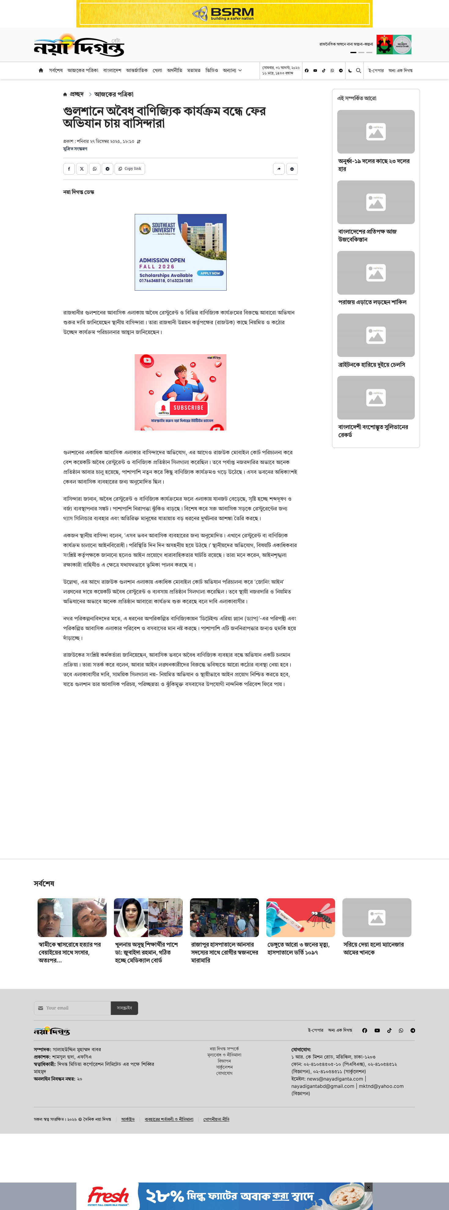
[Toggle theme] (351, 70)
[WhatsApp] (332, 70)
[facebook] (306, 70)
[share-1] (69, 169)
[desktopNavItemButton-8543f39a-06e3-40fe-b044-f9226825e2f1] (239, 70)
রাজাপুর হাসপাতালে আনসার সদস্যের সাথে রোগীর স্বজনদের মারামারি (224, 952)
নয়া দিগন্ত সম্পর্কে (224, 1048)
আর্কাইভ (128, 1119)
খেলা (157, 70)
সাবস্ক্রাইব (124, 1008)
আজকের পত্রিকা (83, 70)
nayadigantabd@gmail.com (322, 1086)
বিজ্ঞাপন (224, 1060)
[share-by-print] (292, 169)
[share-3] (94, 169)
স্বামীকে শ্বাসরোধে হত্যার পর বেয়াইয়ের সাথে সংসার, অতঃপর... (70, 952)
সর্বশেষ (56, 70)
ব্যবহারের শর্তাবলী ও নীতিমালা (169, 1119)
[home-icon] (41, 70)
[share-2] (82, 169)
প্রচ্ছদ (77, 94)
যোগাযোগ (224, 1073)
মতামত (194, 70)
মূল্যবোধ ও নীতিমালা (224, 1054)
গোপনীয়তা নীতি (216, 1119)
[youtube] (315, 70)
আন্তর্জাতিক (137, 70)
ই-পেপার (376, 70)
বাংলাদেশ (112, 70)
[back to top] (437, 1171)
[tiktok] (323, 70)
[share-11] (279, 169)
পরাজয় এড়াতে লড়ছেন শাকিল (372, 302)
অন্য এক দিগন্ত (401, 70)
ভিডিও (212, 70)
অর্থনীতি (174, 70)
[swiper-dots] (353, 52)
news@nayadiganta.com (335, 1079)
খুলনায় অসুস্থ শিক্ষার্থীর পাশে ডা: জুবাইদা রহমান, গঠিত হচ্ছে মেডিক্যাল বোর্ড (146, 952)
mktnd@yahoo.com (381, 1086)
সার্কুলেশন (224, 1067)
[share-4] (107, 169)
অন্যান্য (229, 70)
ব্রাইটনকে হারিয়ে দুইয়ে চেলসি (371, 364)
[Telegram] (341, 70)
